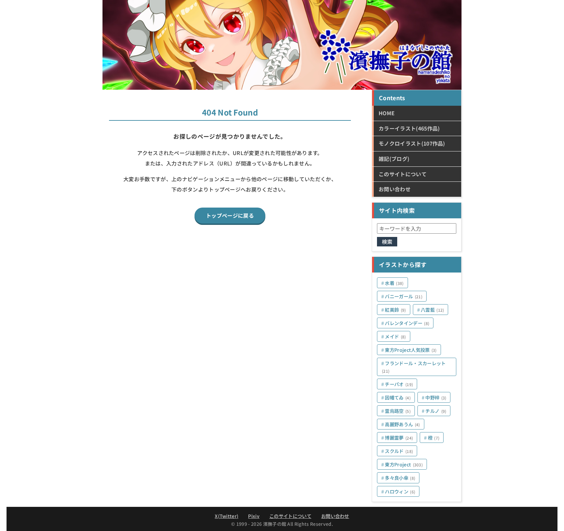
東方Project (404, 464)
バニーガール (403, 296)
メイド (395, 336)
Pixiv (253, 515)
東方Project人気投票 (410, 349)
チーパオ (399, 384)
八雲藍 (432, 309)
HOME (387, 113)
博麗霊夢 (399, 437)
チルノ (435, 410)
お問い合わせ (395, 189)
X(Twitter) (226, 515)
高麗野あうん (402, 424)
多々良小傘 (400, 477)
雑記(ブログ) (394, 159)
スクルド (399, 450)
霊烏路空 (398, 410)
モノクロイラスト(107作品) (412, 143)
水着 (394, 282)
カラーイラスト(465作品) (409, 128)
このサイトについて (403, 174)
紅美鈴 (395, 309)
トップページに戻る (230, 215)
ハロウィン (400, 491)
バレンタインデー (407, 323)
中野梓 (435, 397)
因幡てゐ (398, 397)
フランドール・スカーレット (414, 367)
